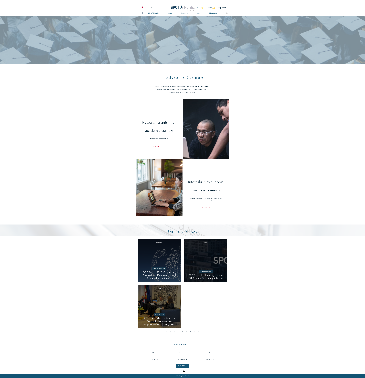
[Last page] (198, 331)
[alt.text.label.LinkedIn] (227, 13)
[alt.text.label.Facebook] (224, 13)
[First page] (166, 331)
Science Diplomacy (159, 268)
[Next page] (194, 331)
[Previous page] (170, 331)
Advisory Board (159, 314)
